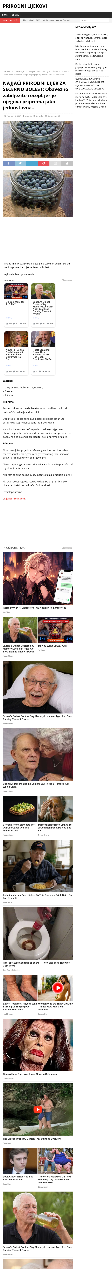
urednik (28, 116)
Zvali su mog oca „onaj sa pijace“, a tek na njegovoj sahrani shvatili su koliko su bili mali (91, 38)
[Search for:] (94, 20)
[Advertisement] (38, 47)
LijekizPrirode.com (14, 498)
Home (5, 15)
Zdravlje (16, 15)
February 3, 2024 (14, 116)
